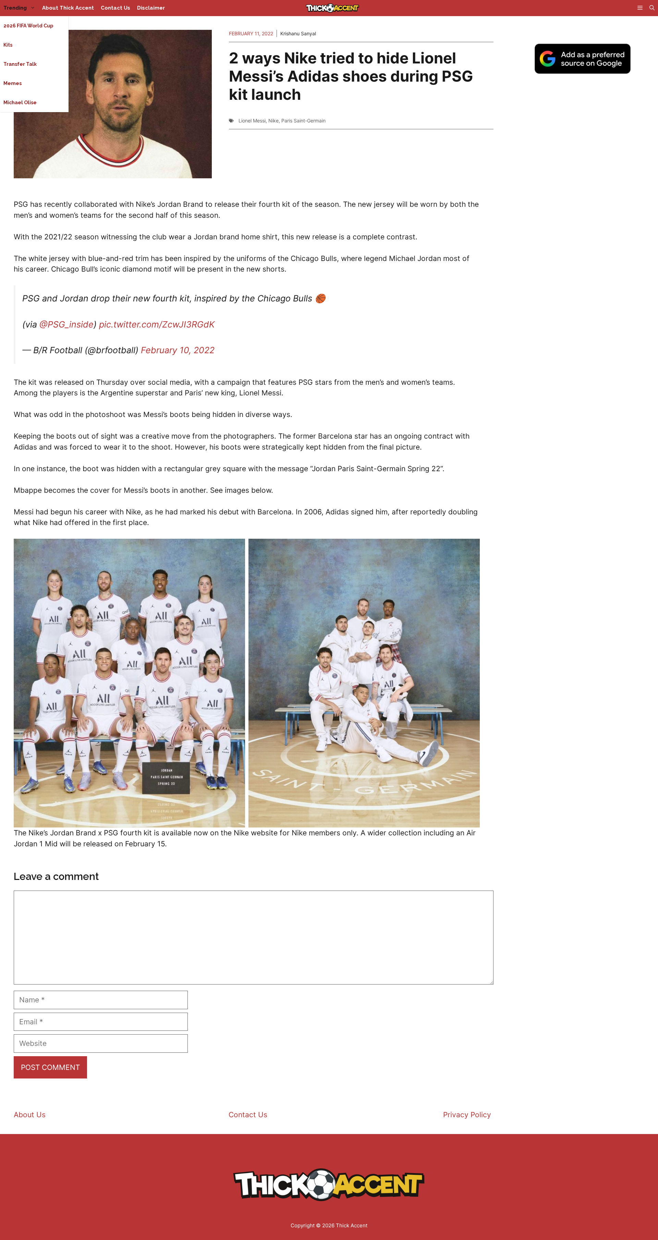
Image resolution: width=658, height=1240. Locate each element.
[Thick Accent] (332, 8)
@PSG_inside (66, 324)
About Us (30, 1114)
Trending (15, 8)
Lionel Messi (252, 120)
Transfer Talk (20, 64)
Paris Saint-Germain (303, 120)
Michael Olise (20, 102)
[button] (652, 8)
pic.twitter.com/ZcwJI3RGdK (157, 324)
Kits (7, 45)
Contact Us (115, 8)
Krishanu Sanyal (298, 33)
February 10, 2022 (178, 350)
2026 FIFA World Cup (28, 25)
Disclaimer (151, 8)
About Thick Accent (68, 8)
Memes (12, 83)
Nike (273, 120)
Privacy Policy (467, 1114)
